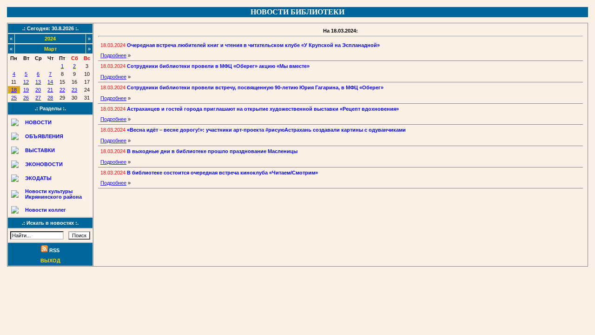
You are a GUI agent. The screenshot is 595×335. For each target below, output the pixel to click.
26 (26, 97)
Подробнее (113, 55)
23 (74, 90)
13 (38, 82)
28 (50, 97)
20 (38, 90)
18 (14, 90)
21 (50, 90)
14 (50, 82)
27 (38, 97)
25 (14, 97)
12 (26, 82)
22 (62, 90)
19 (26, 90)
